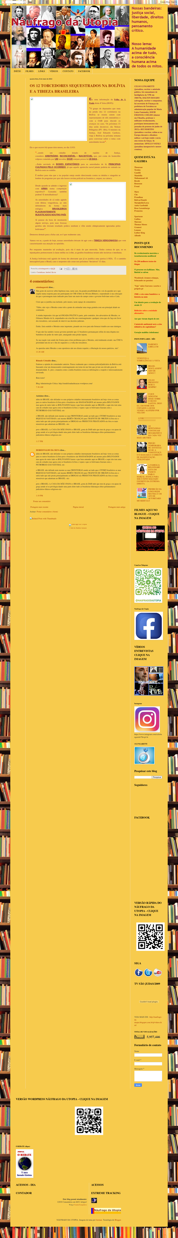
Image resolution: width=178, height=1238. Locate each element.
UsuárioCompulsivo (80, 1205)
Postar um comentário (41, 501)
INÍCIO (17, 71)
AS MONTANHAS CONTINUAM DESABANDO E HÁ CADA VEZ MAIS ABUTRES (149, 432)
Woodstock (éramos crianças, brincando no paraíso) (146, 279)
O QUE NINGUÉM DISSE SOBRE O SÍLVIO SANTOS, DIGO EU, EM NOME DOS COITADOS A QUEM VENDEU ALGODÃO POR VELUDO (149, 403)
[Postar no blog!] (68, 268)
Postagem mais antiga (116, 507)
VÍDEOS (54, 71)
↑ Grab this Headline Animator (78, 528)
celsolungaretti (42, 287)
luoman (99, 1220)
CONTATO (68, 71)
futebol (48, 272)
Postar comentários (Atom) (47, 511)
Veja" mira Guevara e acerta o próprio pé (147, 287)
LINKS (41, 71)
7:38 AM (39, 387)
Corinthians (41, 272)
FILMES (30, 71)
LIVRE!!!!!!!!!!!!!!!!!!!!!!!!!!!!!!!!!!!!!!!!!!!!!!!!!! (149, 419)
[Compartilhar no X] (71, 268)
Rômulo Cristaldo (43, 360)
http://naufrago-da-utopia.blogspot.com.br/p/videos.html (148, 1021)
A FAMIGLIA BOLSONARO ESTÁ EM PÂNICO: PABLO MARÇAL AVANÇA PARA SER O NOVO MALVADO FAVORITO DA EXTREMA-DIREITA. (148, 474)
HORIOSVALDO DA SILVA (48, 450)
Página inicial (78, 507)
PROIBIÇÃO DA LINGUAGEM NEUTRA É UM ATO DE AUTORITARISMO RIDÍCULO (149, 495)
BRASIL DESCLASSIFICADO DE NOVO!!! (155, 369)
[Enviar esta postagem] (61, 268)
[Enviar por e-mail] (65, 268)
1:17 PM (39, 441)
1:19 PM (39, 495)
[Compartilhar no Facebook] (73, 268)
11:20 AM (40, 351)
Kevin (54, 272)
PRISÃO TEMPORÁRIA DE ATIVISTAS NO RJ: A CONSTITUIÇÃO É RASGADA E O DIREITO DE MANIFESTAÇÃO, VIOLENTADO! (149, 451)
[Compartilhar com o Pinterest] (76, 268)
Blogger (118, 1220)
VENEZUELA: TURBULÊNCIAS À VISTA (148, 359)
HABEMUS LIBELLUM (153, 345)
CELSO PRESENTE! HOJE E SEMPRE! (153, 383)
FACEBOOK (84, 71)
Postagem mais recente (39, 507)
